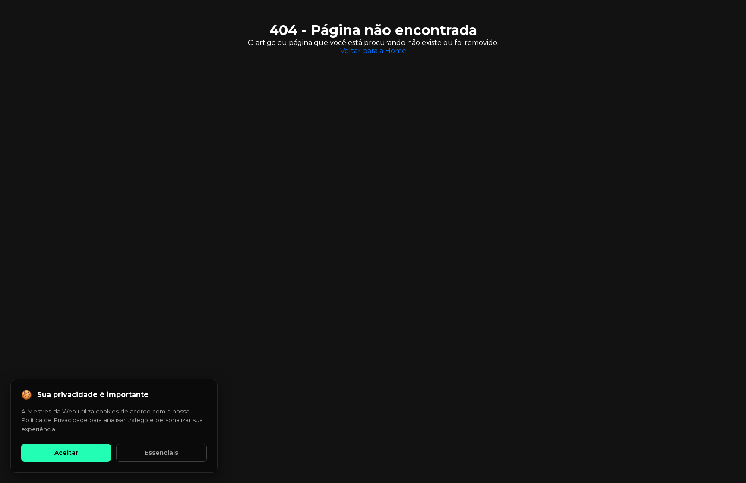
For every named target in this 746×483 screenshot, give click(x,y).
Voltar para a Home (373, 51)
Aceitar (66, 452)
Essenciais (161, 452)
